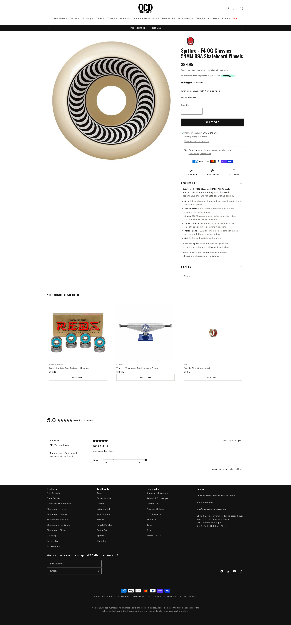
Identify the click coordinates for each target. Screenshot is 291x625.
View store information (196, 141)
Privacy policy (138, 596)
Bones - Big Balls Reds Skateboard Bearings (69, 368)
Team (149, 525)
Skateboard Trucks (57, 514)
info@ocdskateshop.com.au (211, 509)
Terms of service (154, 596)
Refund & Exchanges (157, 498)
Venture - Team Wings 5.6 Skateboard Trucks (137, 368)
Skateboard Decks (56, 509)
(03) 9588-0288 (204, 502)
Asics (99, 493)
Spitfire (101, 535)
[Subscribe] (98, 570)
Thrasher (102, 541)
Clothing (51, 535)
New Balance (103, 514)
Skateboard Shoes (57, 530)
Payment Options (156, 509)
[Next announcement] (243, 28)
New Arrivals (53, 493)
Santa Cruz (103, 530)
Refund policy (123, 596)
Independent (103, 509)
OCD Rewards (154, 514)
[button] (74, 18)
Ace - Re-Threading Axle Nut (197, 368)
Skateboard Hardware (58, 525)
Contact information (188, 596)
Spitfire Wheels (206, 252)
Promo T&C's (154, 535)
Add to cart (78, 377)
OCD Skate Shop (108, 596)
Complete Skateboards (59, 503)
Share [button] (187, 276)
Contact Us (153, 503)
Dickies (100, 503)
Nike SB (101, 519)
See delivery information (200, 153)
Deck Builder (53, 498)
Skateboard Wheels (57, 519)
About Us (151, 519)
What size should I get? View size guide (200, 91)
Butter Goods (104, 498)
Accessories (53, 546)
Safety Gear (53, 541)
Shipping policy (170, 596)
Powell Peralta (104, 525)
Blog (149, 530)
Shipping (201, 70)
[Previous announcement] (48, 28)
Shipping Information (158, 493)
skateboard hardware (206, 256)
